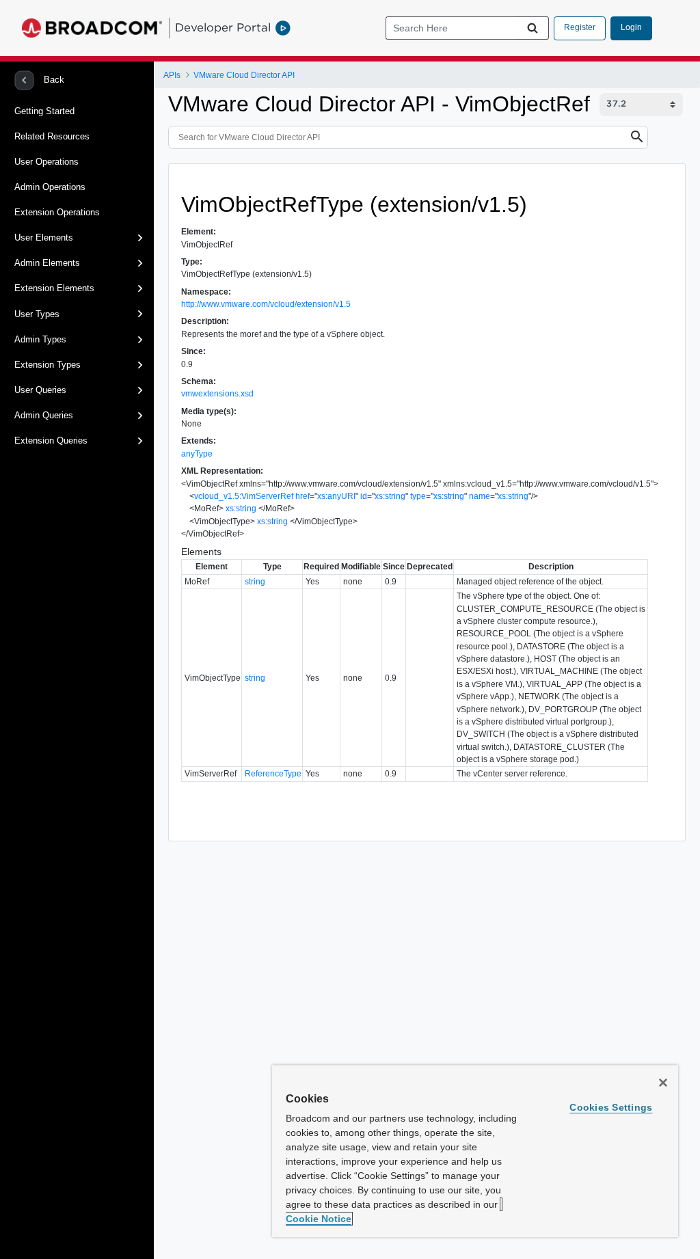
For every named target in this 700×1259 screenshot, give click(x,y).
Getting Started (44, 111)
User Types (36, 314)
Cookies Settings (610, 1107)
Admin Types (40, 339)
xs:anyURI (336, 496)
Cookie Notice (318, 1218)
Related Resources (52, 136)
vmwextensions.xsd (217, 393)
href (302, 496)
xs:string (390, 496)
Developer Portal (223, 27)
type (418, 496)
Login (631, 27)
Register (579, 27)
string (255, 581)
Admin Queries (43, 415)
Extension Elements (54, 288)
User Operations (46, 162)
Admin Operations (49, 187)
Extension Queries (51, 440)
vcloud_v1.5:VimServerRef (243, 496)
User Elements (43, 237)
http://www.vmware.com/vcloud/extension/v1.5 (266, 304)
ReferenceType (273, 774)
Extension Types (47, 365)
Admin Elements (47, 263)
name (479, 496)
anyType (197, 454)
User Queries (40, 390)
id (363, 496)
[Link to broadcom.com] (92, 28)
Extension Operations (57, 212)
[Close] (663, 1083)
